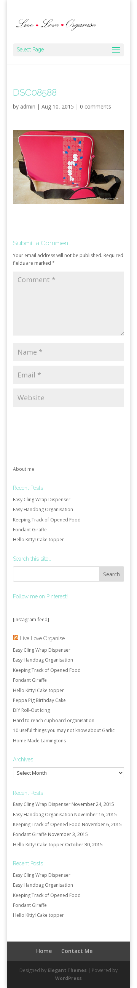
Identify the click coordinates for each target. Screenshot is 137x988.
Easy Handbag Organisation (43, 509)
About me (23, 469)
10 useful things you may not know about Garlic (64, 730)
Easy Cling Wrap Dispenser (41, 499)
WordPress (68, 978)
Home (44, 950)
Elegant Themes (67, 970)
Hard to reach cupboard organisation (53, 720)
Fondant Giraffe (30, 529)
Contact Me (76, 950)
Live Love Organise (42, 638)
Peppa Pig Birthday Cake (39, 700)
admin (27, 106)
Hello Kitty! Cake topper (38, 539)
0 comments (95, 106)
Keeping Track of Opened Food (47, 519)
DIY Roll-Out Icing (31, 710)
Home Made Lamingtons (39, 740)
